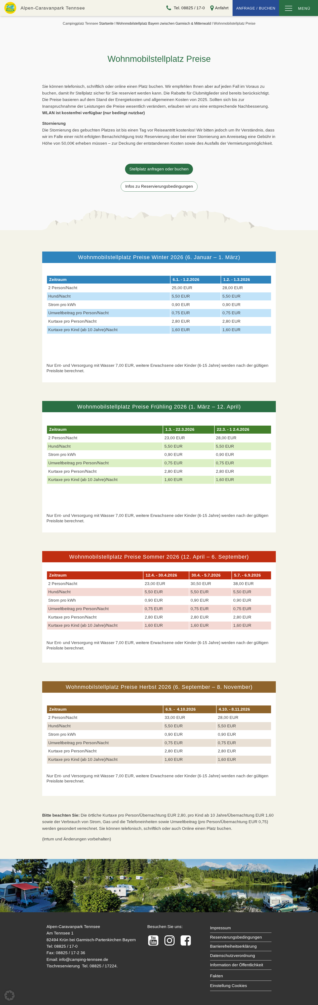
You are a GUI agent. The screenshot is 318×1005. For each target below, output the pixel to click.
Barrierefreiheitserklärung (233, 946)
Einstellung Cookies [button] (228, 985)
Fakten (216, 976)
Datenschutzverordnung (232, 955)
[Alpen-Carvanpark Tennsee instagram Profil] (172, 940)
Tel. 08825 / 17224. (100, 966)
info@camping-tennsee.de (83, 959)
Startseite (106, 23)
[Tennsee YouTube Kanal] (155, 940)
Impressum (220, 928)
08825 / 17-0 (66, 946)
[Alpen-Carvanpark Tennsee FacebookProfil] (188, 940)
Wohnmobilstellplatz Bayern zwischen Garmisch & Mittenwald (163, 23)
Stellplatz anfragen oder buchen (159, 169)
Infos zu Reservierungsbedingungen (159, 186)
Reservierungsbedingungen (236, 937)
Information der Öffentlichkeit (236, 965)
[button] (9, 995)
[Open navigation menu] (288, 8)
